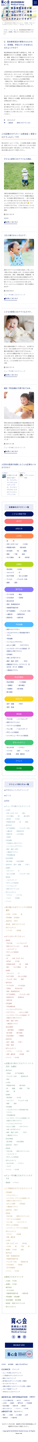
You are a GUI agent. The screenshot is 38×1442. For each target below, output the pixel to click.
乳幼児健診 (19, 677)
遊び (18, 750)
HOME (4, 1364)
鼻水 (23, 554)
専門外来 (19, 589)
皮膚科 (19, 564)
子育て (21, 704)
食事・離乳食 (20, 754)
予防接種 (19, 624)
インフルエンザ (22, 719)
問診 (7, 801)
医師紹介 (5, 1417)
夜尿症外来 (21, 614)
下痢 (15, 554)
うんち (27, 750)
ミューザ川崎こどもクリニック (14, 294)
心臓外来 (9, 614)
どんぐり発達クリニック (10, 1389)
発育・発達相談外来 (13, 604)
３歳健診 (9, 688)
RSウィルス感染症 (13, 732)
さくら (8, 795)
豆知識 (9, 754)
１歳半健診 (21, 685)
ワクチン (22, 747)
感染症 (10, 122)
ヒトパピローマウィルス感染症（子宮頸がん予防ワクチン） (18, 650)
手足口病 (9, 719)
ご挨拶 (11, 1415)
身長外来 (20, 617)
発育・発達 (10, 707)
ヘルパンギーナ (22, 729)
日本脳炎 (9, 654)
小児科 (19, 536)
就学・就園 (10, 704)
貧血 (20, 594)
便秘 (8, 554)
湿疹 (15, 582)
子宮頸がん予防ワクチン (14, 843)
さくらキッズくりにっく (15, 936)
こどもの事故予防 (19, 514)
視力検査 (20, 688)
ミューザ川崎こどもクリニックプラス (19, 1177)
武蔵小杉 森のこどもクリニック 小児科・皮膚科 (19, 1064)
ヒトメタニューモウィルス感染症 (17, 735)
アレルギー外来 (22, 579)
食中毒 (26, 946)
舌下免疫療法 (11, 611)
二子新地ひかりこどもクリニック (19, 1188)
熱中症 (27, 557)
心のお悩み (10, 597)
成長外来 (19, 699)
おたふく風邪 (11, 645)
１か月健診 (22, 682)
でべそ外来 (10, 594)
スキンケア (10, 572)
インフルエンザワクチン (15, 642)
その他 (25, 544)
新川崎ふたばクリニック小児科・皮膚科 (15, 1381)
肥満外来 (9, 617)
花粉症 (21, 597)
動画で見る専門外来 (22, 1364)
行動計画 (14, 1417)
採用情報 (10, 1364)
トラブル (9, 750)
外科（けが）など (12, 544)
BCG (25, 661)
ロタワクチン (24, 645)
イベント (19, 761)
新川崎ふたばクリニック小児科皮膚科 (19, 908)
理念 (4, 1415)
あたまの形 (10, 747)
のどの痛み (10, 557)
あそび (19, 521)
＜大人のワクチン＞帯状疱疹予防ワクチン (18, 634)
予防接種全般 (10, 855)
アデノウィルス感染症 (14, 725)
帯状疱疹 (9, 569)
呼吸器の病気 (11, 547)
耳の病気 (9, 551)
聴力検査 (9, 692)
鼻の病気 (23, 547)
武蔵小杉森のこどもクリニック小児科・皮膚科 (17, 1386)
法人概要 (19, 1415)
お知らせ (19, 528)
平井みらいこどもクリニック (17, 790)
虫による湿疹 (23, 576)
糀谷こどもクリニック (14, 1277)
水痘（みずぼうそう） (14, 657)
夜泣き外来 (10, 601)
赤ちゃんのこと (19, 742)
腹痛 (25, 551)
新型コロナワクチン (13, 629)
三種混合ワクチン (12, 670)
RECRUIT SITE (19, 1345)
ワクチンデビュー (12, 1195)
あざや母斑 (10, 576)
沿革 (26, 1415)
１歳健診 (9, 685)
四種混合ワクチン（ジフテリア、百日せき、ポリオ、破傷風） (18, 666)
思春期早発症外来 (12, 607)
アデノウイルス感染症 (13, 1219)
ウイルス (9, 579)
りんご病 (9, 729)
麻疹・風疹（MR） (13, 661)
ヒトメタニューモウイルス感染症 (17, 1228)
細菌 (8, 582)
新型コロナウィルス (23, 122)
